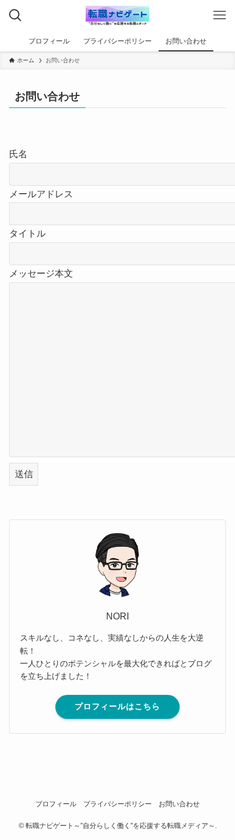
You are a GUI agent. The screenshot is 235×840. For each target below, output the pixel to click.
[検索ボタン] (15, 15)
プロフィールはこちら (117, 706)
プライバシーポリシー (117, 804)
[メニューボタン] (219, 15)
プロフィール (55, 804)
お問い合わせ (179, 804)
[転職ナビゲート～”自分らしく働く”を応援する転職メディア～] (117, 15)
